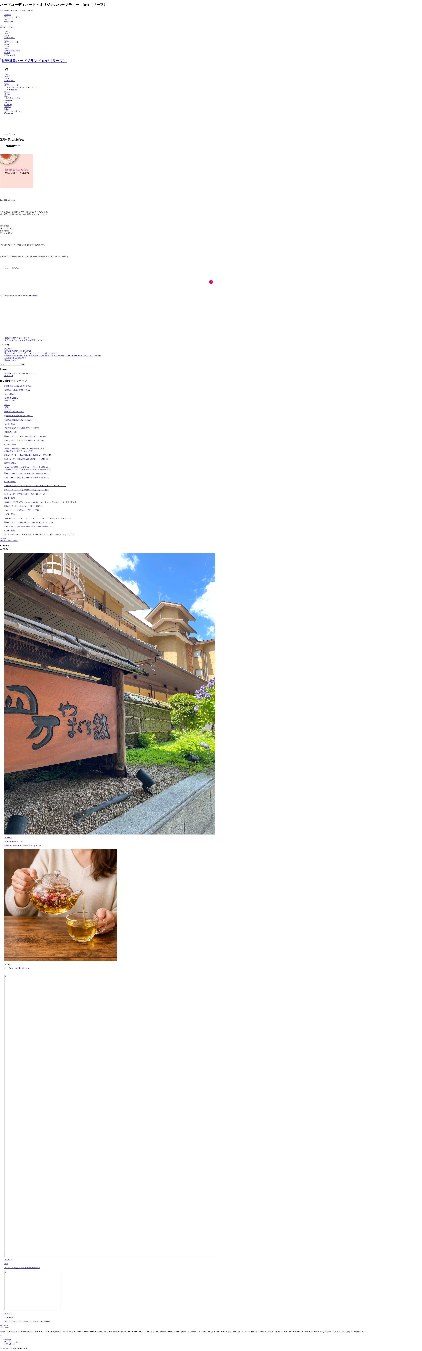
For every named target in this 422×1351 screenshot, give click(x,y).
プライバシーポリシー (13, 17)
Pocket (17, 145)
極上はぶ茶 (13, 90)
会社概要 (7, 15)
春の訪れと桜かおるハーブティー (17, 338)
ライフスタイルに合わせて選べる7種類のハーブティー (25, 340)
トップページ (9, 134)
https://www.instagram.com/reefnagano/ (24, 295)
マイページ (8, 19)
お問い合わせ (9, 1344)
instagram (9, 21)
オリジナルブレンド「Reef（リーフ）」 (24, 87)
